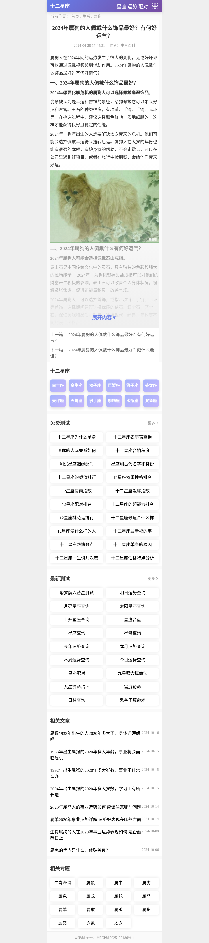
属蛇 (118, 896)
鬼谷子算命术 (132, 700)
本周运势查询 (77, 660)
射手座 (95, 401)
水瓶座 (132, 401)
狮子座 (132, 385)
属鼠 (90, 882)
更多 (151, 423)
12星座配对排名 (77, 504)
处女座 (151, 385)
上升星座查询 (77, 619)
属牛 (118, 882)
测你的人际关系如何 (76, 450)
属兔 (62, 896)
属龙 (90, 896)
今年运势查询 (77, 646)
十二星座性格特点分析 (132, 558)
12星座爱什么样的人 (76, 531)
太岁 (118, 923)
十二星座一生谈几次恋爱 (76, 559)
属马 (146, 896)
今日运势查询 (132, 660)
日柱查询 (76, 700)
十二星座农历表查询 (132, 437)
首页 (75, 16)
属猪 (62, 923)
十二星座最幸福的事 (132, 531)
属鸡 (118, 909)
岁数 (90, 923)
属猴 (90, 909)
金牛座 (76, 385)
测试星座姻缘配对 (77, 464)
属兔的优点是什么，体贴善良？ (80, 850)
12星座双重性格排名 (132, 477)
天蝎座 (76, 401)
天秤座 (58, 401)
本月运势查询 (132, 646)
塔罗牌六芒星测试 (77, 593)
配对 (143, 6)
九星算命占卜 (77, 687)
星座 (121, 6)
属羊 (62, 909)
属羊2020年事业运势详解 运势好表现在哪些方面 (95, 819)
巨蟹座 (114, 385)
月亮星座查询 (77, 606)
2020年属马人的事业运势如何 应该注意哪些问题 (95, 807)
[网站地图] (155, 6)
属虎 (146, 882)
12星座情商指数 (77, 491)
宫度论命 (132, 687)
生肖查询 (62, 882)
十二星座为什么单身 (76, 437)
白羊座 (58, 385)
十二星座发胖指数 (132, 491)
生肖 (86, 16)
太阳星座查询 (132, 606)
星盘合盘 (132, 619)
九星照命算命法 (132, 673)
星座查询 (76, 633)
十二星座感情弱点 (77, 544)
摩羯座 (114, 401)
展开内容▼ (104, 317)
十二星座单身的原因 (132, 544)
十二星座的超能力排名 (132, 504)
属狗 (97, 16)
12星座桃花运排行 (77, 517)
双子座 (95, 385)
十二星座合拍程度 (132, 450)
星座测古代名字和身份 (132, 464)
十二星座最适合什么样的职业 (132, 519)
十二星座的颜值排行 (76, 477)
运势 (132, 6)
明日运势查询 (132, 593)
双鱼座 (151, 401)
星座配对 (76, 673)
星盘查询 (132, 633)
